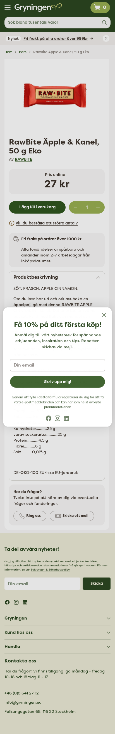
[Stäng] (104, 315)
